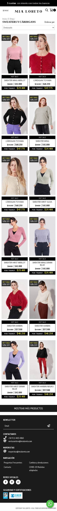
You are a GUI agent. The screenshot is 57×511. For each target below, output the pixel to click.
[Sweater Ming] (42, 133)
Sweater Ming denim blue (42, 263)
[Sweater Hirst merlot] (15, 254)
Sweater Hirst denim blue (15, 387)
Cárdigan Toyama (42, 80)
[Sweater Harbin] (15, 318)
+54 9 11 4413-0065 (16, 438)
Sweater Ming (42, 141)
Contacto (7, 467)
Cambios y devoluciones (38, 462)
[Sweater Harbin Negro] (42, 378)
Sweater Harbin (14, 326)
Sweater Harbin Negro (42, 386)
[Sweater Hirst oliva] (42, 194)
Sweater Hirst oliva (42, 202)
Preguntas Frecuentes (13, 462)
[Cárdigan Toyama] (42, 72)
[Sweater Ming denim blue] (42, 254)
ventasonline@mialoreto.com (20, 441)
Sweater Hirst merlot (14, 262)
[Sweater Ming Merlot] (15, 72)
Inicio (4, 18)
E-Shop (11, 18)
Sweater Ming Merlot (14, 80)
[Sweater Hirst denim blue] (15, 378)
